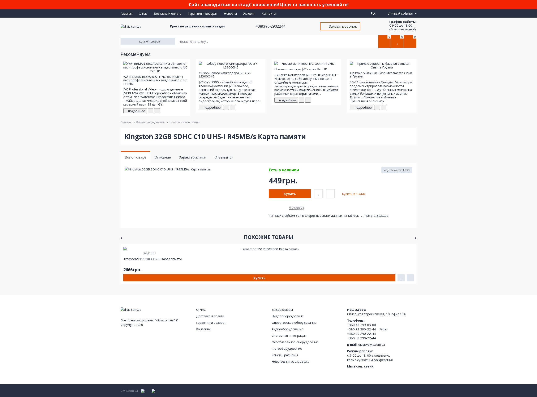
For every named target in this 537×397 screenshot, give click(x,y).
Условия (249, 13)
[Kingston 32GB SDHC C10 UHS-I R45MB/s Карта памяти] (196, 169)
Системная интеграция (289, 335)
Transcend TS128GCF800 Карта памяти (152, 259)
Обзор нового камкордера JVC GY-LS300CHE (225, 75)
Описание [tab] (163, 157)
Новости (230, 13)
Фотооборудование (287, 348)
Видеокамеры (282, 309)
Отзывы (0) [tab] (224, 157)
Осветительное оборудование (295, 342)
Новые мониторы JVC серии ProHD (300, 69)
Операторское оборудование (294, 322)
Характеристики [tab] (192, 157)
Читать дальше (377, 215)
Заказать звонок (343, 26)
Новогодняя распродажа (290, 361)
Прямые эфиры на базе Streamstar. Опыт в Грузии (381, 75)
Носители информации (184, 122)
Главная (127, 13)
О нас (143, 13)
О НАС (201, 309)
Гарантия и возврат (203, 13)
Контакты (269, 13)
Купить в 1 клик (353, 194)
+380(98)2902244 (271, 26)
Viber (384, 329)
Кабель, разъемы (285, 355)
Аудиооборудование (287, 329)
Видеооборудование (150, 122)
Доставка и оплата (167, 13)
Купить (290, 194)
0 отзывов (296, 207)
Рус (374, 13)
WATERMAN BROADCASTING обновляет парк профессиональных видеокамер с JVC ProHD (155, 80)
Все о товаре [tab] (135, 157)
